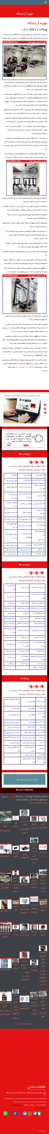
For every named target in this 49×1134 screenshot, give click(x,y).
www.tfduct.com (38, 803)
